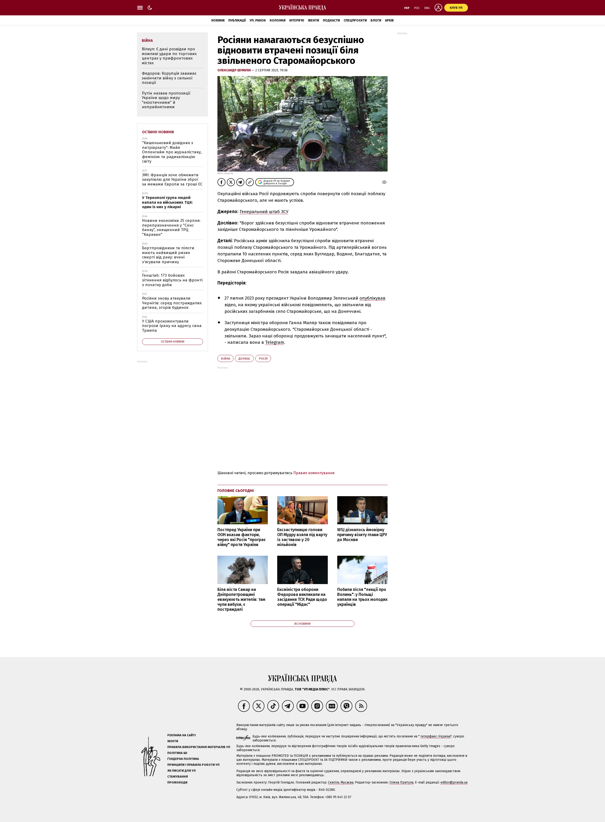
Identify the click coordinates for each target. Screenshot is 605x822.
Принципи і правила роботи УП (193, 764)
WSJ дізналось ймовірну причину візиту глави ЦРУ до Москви (362, 534)
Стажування (177, 776)
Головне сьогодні (235, 490)
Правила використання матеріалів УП (198, 747)
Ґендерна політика (183, 759)
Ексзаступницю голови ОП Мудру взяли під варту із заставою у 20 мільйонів (302, 537)
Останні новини (158, 132)
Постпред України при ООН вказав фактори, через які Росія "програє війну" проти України (241, 537)
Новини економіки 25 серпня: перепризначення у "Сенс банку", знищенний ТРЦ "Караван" (171, 227)
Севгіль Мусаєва (340, 782)
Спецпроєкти (355, 20)
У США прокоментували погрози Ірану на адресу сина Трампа (172, 326)
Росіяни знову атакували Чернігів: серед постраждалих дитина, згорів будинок (172, 303)
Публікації (237, 20)
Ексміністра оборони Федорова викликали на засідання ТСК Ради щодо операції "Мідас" (302, 597)
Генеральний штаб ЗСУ (264, 211)
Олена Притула (401, 782)
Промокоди (177, 782)
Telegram (274, 342)
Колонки (277, 20)
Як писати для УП (181, 770)
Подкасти (331, 20)
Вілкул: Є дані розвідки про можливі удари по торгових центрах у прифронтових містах (169, 56)
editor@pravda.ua (454, 782)
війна (225, 358)
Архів (389, 20)
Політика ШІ (177, 753)
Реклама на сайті (181, 735)
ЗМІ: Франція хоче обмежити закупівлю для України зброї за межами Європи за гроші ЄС (172, 179)
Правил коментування (314, 473)
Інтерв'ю (296, 20)
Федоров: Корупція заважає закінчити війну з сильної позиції (169, 78)
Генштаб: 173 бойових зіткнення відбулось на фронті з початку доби (172, 280)
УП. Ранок (258, 20)
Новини (218, 20)
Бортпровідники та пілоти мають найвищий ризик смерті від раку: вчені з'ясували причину (168, 254)
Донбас (244, 358)
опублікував (372, 298)
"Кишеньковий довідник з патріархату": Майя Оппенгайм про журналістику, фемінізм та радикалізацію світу (172, 152)
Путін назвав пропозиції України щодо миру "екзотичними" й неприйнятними (166, 100)
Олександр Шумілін (234, 70)
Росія (263, 358)
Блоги (376, 20)
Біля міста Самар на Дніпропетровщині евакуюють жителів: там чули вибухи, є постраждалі (241, 599)
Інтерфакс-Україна (435, 736)
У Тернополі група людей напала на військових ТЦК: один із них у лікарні (167, 202)
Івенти (313, 20)
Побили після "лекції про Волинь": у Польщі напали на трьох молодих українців (362, 597)
